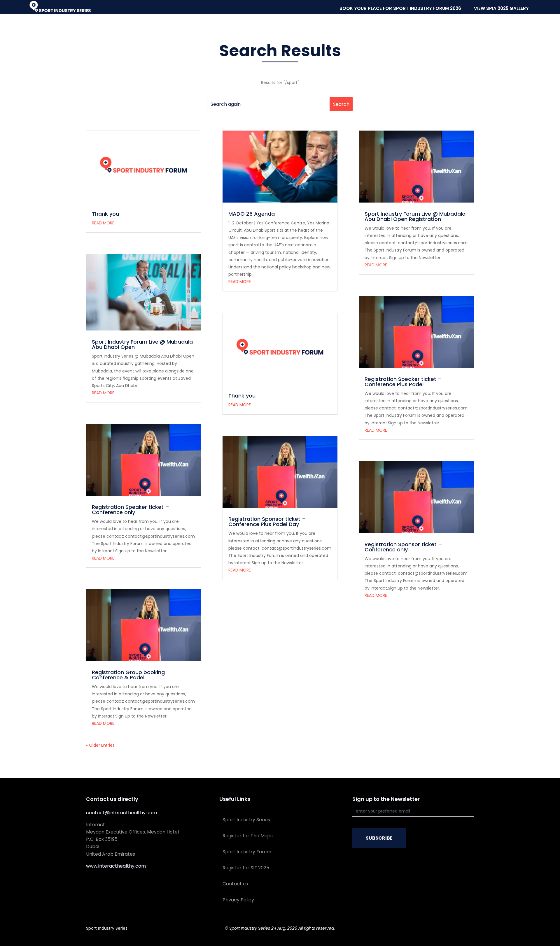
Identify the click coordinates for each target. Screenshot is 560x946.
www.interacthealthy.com (116, 866)
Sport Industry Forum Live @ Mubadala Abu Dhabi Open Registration (415, 216)
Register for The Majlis (248, 835)
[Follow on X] (446, 929)
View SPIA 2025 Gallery (501, 8)
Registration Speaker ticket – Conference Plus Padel (403, 381)
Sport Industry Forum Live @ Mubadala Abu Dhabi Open (142, 344)
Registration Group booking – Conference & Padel (131, 675)
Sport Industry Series (246, 819)
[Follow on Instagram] (469, 929)
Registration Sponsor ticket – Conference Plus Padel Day (267, 521)
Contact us (235, 883)
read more (103, 223)
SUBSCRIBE (379, 838)
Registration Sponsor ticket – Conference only (403, 547)
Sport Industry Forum (247, 851)
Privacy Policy (238, 899)
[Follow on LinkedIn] (457, 929)
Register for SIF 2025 (246, 867)
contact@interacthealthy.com (121, 812)
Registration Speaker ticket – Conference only (130, 509)
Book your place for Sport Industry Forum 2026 (400, 8)
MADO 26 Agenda (251, 213)
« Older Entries (100, 745)
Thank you (105, 213)
